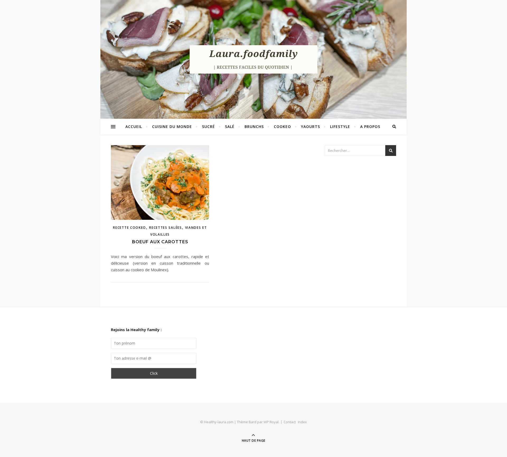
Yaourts (310, 126)
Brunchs (254, 126)
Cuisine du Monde (172, 126)
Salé (229, 126)
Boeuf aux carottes (160, 241)
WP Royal (271, 422)
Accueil (133, 126)
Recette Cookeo (129, 227)
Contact (290, 422)
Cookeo (282, 126)
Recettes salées (165, 227)
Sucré (208, 126)
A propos (370, 126)
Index (302, 422)
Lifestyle (340, 126)
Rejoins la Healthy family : (136, 329)
